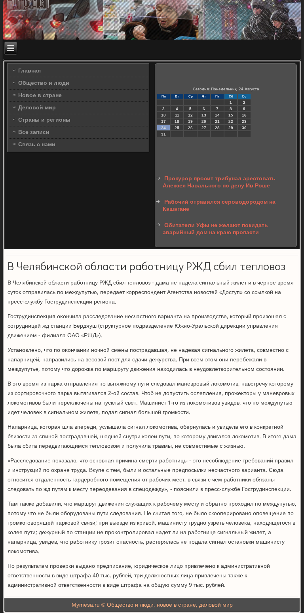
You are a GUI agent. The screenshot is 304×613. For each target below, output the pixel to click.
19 (190, 121)
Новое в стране (40, 95)
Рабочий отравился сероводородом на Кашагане (219, 205)
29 (230, 128)
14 (217, 115)
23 (244, 121)
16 (244, 115)
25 (177, 128)
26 (190, 128)
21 (217, 121)
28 (217, 128)
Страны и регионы (44, 120)
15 (230, 115)
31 (163, 134)
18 (177, 121)
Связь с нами (36, 144)
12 (190, 115)
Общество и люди (43, 83)
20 (203, 121)
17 (163, 121)
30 (244, 128)
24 (163, 128)
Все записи (33, 132)
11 (177, 115)
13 (203, 115)
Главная (29, 71)
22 (230, 121)
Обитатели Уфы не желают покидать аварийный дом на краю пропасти (215, 229)
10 (163, 115)
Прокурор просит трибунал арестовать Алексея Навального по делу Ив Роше (219, 182)
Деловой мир (37, 108)
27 (203, 128)
